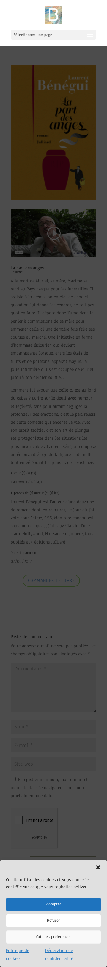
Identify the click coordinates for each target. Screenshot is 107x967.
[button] (98, 867)
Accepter (53, 904)
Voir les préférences (53, 936)
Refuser (53, 920)
